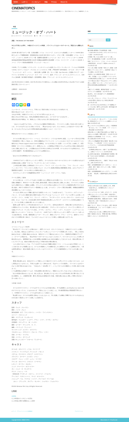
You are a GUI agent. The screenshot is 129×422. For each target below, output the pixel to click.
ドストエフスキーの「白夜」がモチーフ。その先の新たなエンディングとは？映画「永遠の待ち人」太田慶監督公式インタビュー (102, 194)
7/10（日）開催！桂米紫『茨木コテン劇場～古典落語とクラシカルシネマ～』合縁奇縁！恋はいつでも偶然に (102, 70)
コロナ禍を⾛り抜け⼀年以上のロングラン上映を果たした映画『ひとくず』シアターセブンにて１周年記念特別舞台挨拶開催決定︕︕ (102, 83)
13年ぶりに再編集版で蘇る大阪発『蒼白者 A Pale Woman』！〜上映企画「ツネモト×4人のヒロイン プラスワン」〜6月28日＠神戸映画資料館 (102, 143)
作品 (46, 2)
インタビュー (36, 2)
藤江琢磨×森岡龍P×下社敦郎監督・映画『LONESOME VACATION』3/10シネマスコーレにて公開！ (102, 52)
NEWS (16, 2)
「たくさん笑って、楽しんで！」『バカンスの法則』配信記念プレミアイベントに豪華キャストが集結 (102, 121)
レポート (25, 2)
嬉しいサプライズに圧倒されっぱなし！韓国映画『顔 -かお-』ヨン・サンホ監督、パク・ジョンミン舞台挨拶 (102, 128)
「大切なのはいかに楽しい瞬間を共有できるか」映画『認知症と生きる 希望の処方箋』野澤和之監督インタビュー (102, 214)
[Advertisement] (81, 18)
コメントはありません (47, 36)
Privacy (54, 2)
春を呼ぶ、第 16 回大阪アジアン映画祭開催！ (101, 94)
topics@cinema (17, 36)
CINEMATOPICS (23, 8)
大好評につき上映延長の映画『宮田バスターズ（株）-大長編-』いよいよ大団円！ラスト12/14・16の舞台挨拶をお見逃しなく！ (102, 76)
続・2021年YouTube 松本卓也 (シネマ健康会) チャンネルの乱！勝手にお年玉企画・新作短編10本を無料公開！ (102, 107)
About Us (64, 2)
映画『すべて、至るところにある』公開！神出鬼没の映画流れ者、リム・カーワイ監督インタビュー (102, 207)
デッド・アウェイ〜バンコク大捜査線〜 (23, 411)
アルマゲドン (78, 411)
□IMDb (14, 396)
